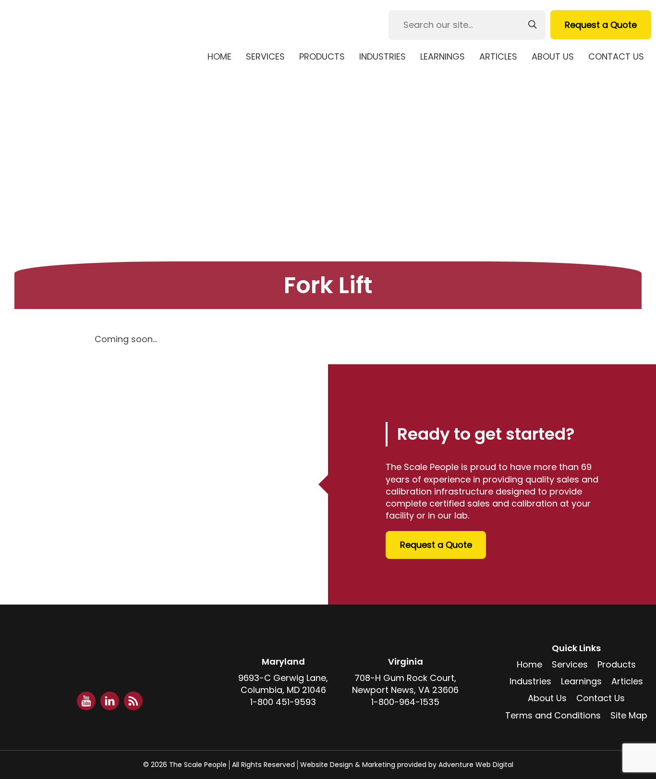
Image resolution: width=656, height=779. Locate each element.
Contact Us (616, 56)
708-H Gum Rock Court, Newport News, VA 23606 (405, 684)
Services (265, 56)
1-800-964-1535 (405, 702)
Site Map (628, 715)
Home (219, 56)
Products (322, 56)
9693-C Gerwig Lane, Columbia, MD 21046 (283, 684)
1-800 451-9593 (283, 702)
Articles (498, 56)
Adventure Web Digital (475, 764)
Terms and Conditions (553, 715)
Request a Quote (601, 25)
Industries (382, 56)
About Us (553, 56)
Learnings (442, 56)
